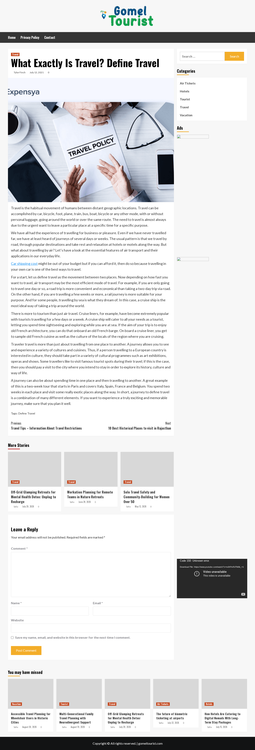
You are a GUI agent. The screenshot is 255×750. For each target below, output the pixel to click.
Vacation (186, 115)
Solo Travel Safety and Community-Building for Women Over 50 (147, 497)
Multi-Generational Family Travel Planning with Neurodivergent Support (76, 718)
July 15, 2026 (221, 726)
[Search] (244, 37)
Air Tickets (187, 83)
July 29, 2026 (28, 506)
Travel (15, 54)
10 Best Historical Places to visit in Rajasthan (139, 426)
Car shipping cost (24, 263)
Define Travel (26, 413)
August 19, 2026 (78, 726)
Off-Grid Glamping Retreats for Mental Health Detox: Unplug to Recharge (33, 497)
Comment (19, 548)
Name (16, 603)
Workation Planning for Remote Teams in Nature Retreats (90, 494)
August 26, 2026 (29, 726)
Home (12, 37)
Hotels (184, 91)
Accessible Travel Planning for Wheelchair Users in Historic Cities (30, 718)
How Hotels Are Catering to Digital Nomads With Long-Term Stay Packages (222, 718)
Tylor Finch (20, 72)
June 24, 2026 (84, 501)
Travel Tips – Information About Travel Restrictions (46, 426)
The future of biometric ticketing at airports (171, 716)
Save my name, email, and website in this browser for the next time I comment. (72, 637)
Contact (49, 37)
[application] (212, 578)
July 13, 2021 (37, 72)
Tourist (185, 99)
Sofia (16, 506)
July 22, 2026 (173, 722)
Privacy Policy (30, 37)
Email (98, 603)
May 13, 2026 (140, 506)
